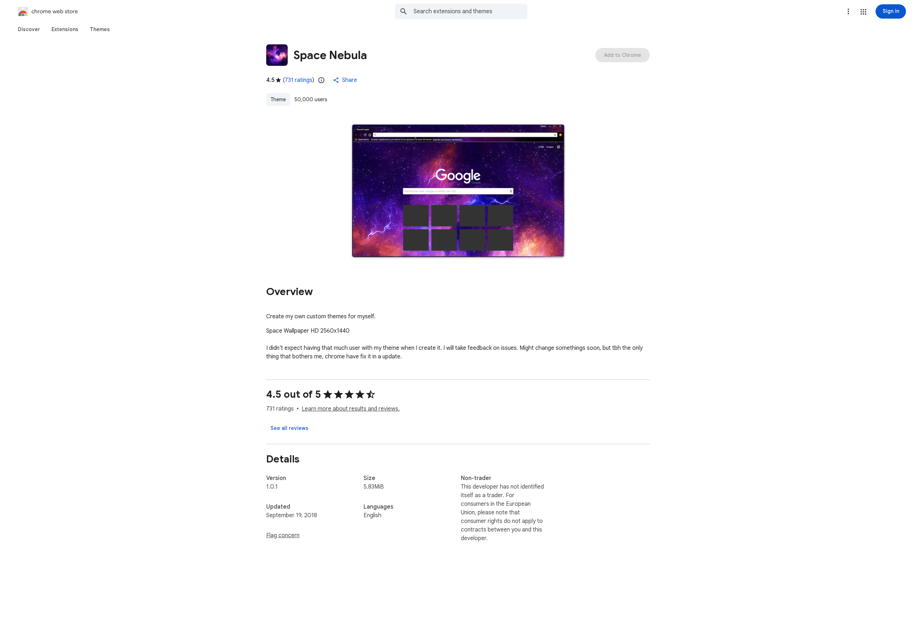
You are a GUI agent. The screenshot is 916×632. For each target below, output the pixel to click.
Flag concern (282, 535)
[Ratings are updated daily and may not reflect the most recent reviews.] (321, 80)
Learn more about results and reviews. (351, 408)
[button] (863, 12)
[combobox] (470, 11)
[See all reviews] (289, 428)
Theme (278, 99)
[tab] (29, 29)
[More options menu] (848, 11)
